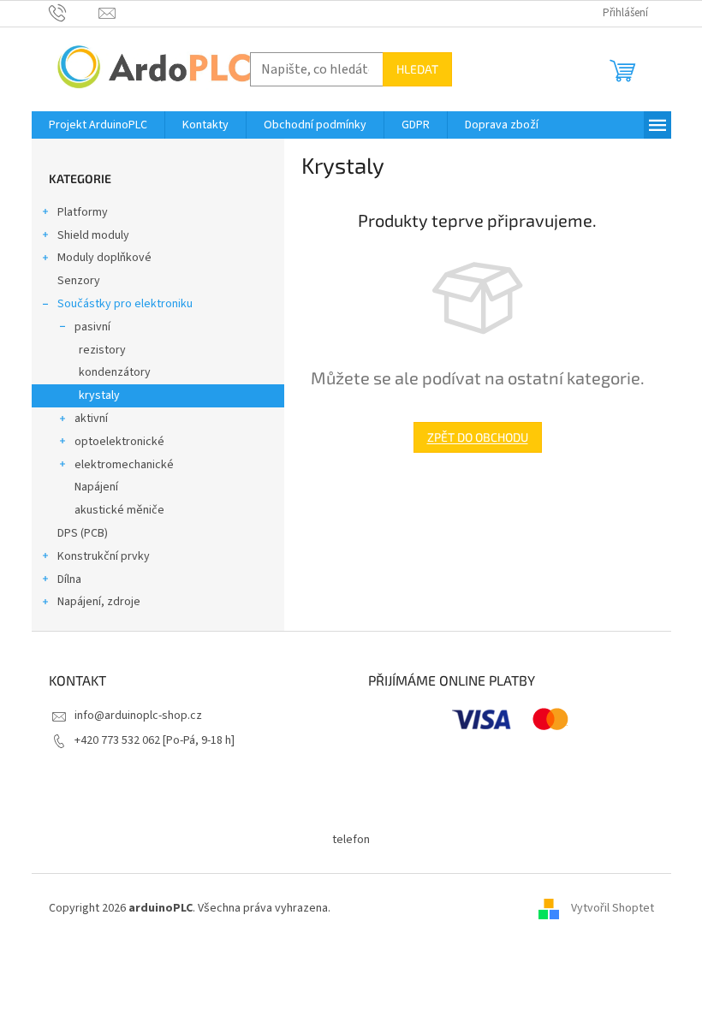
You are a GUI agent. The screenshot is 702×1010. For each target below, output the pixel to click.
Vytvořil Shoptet (612, 908)
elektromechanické (124, 464)
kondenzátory (115, 372)
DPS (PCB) (82, 533)
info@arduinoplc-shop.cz (138, 715)
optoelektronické (119, 441)
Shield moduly (93, 235)
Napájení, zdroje (98, 601)
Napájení (96, 487)
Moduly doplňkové (104, 257)
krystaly (99, 395)
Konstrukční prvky (103, 556)
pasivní (92, 327)
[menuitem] (98, 125)
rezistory (102, 350)
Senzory (78, 280)
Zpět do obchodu (477, 437)
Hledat (417, 69)
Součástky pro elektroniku (125, 303)
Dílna (69, 579)
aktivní (91, 418)
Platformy (82, 212)
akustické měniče (119, 510)
